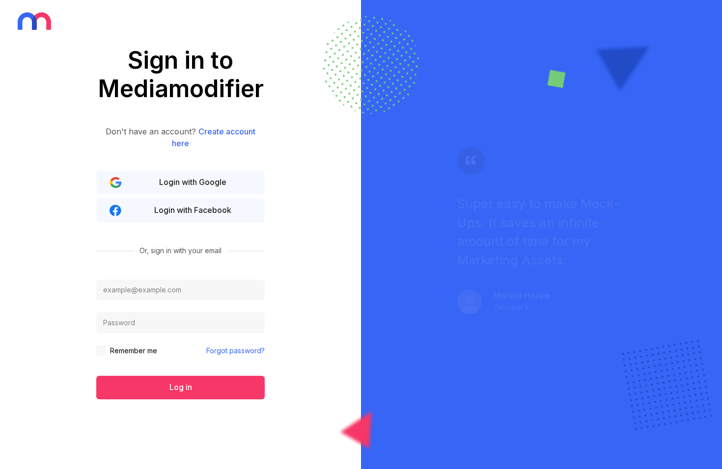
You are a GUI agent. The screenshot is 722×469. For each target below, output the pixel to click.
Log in (180, 387)
